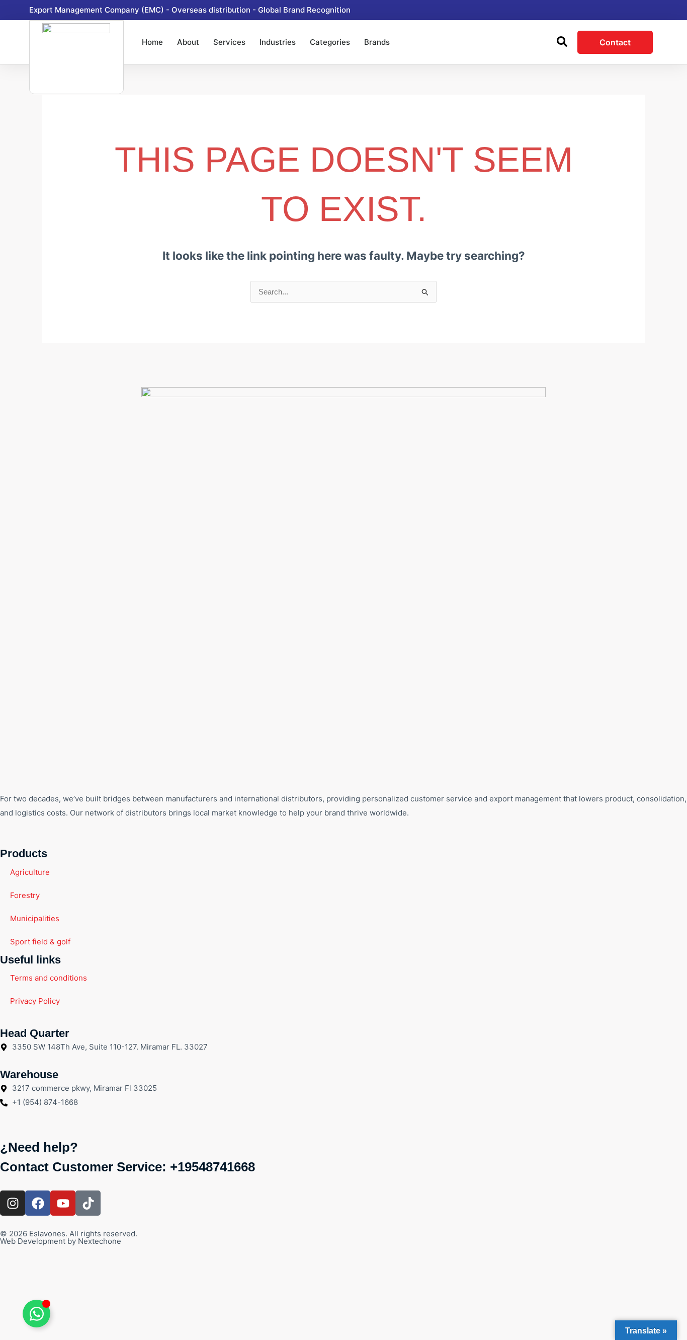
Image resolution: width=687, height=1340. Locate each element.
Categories (330, 42)
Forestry (25, 895)
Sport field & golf (40, 941)
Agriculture (30, 872)
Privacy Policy (35, 1001)
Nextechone (99, 1241)
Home (152, 42)
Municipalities (34, 918)
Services (229, 42)
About (188, 42)
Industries (278, 42)
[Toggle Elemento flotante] (36, 1313)
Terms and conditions (48, 978)
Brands (377, 42)
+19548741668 (212, 1166)
